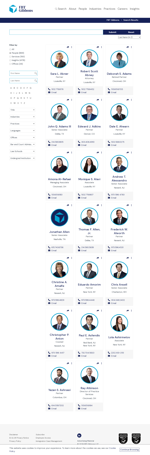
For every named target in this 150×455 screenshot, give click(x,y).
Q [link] (18, 98)
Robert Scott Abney (89, 73)
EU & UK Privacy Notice (19, 438)
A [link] (11, 88)
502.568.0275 (121, 142)
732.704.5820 (91, 352)
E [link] (24, 88)
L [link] (22, 93)
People (83, 9)
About (72, 9)
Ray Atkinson (89, 388)
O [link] (11, 98)
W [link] (15, 103)
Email (53, 92)
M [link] (26, 93)
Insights (134, 9)
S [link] (24, 98)
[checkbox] (21, 53)
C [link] (17, 88)
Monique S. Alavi (89, 179)
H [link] (11, 93)
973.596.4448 (91, 300)
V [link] (11, 103)
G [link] (30, 88)
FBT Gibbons (113, 20)
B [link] (14, 88)
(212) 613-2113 (121, 352)
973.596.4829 (61, 300)
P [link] (14, 98)
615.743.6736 (61, 247)
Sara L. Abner (59, 74)
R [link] (21, 98)
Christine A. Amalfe (59, 284)
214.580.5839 (91, 247)
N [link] (29, 93)
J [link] (16, 93)
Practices (109, 9)
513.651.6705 (121, 89)
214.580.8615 (61, 142)
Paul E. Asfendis (89, 335)
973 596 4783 (121, 194)
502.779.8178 (61, 89)
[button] (22, 110)
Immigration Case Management (49, 441)
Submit (112, 32)
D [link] (21, 88)
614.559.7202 (61, 405)
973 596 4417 (61, 352)
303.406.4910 (91, 142)
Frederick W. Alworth (119, 231)
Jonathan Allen (59, 232)
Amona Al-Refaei (59, 179)
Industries (95, 9)
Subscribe (40, 434)
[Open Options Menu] (71, 47)
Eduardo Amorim (89, 284)
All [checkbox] (13, 49)
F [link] (27, 88)
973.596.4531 (121, 247)
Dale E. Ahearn (119, 126)
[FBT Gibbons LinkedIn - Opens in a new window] (79, 435)
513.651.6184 (91, 405)
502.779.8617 (91, 194)
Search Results (130, 20)
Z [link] (24, 103)
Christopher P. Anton (59, 336)
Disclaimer (13, 434)
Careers (123, 9)
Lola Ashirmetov (119, 337)
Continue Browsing (129, 449)
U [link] (30, 98)
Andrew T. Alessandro (119, 178)
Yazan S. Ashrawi (59, 390)
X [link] (18, 103)
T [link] (27, 98)
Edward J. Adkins (89, 126)
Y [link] (21, 103)
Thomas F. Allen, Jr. (89, 231)
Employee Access (43, 438)
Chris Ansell (119, 284)
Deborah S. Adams (119, 74)
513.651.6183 (61, 194)
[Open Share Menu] (68, 47)
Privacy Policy (15, 441)
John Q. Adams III (59, 126)
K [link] (19, 93)
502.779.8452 (91, 89)
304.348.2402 (121, 300)
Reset (131, 32)
